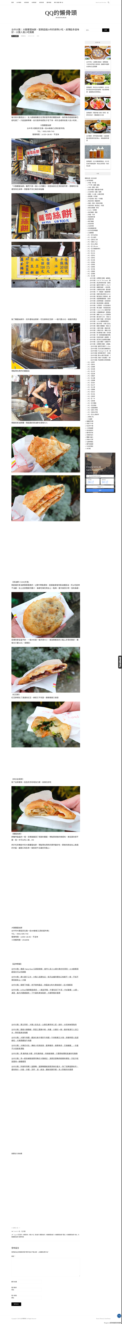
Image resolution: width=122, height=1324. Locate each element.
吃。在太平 (91, 385)
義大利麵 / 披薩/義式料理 (95, 189)
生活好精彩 (90, 446)
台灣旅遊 (34, 2)
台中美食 (19, 2)
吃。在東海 (91, 401)
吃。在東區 (91, 267)
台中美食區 (90, 180)
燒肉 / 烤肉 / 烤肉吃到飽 (95, 203)
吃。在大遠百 (92, 237)
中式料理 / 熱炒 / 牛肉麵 (95, 198)
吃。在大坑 (91, 251)
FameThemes (108, 1318)
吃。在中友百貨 (93, 235)
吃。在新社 (91, 364)
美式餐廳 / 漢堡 (92, 212)
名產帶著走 (90, 442)
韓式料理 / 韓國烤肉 (94, 201)
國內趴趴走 (90, 432)
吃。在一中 (91, 398)
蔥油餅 (37, 1234)
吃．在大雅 (15, 36)
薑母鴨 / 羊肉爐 (92, 196)
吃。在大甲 (91, 371)
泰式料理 (91, 223)
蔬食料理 (91, 219)
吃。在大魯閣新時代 (94, 248)
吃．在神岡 (91, 273)
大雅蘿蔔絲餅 (50, 1234)
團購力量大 (90, 437)
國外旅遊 (49, 2)
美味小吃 (91, 417)
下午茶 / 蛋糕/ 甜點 (94, 185)
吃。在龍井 (91, 376)
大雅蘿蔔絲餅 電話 (59, 1234)
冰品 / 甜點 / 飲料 (93, 187)
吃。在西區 (91, 262)
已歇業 (90, 419)
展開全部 (87, 178)
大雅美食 (25, 1234)
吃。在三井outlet (93, 246)
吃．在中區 (91, 269)
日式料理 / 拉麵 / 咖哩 (94, 192)
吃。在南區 (91, 264)
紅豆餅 (20, 1234)
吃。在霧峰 (91, 389)
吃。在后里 (91, 373)
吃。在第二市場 (93, 410)
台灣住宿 (41, 2)
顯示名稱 (14, 1281)
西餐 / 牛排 (91, 214)
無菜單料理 (91, 217)
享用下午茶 (90, 423)
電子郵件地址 (14, 1289)
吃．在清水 (91, 382)
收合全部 (94, 178)
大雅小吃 (31, 1234)
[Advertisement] (45, 53)
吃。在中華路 (92, 403)
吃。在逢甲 (91, 396)
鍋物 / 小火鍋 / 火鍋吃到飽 (96, 194)
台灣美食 (26, 2)
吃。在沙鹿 (91, 378)
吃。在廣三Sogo (93, 242)
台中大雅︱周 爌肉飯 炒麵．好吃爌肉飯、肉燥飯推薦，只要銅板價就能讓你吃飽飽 (44, 1054)
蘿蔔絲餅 (42, 1234)
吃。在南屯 (91, 257)
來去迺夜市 (90, 430)
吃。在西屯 (91, 255)
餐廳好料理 (90, 421)
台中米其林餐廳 (93, 230)
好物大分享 (90, 439)
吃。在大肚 (91, 394)
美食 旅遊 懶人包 (58, 2)
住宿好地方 (90, 435)
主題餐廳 (91, 232)
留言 (13, 1256)
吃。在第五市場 (93, 412)
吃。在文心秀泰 (93, 244)
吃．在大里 (91, 387)
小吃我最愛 (90, 428)
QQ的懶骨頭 (61, 13)
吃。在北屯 (91, 253)
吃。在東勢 (91, 366)
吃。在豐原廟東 (93, 407)
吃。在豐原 (91, 271)
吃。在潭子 (91, 362)
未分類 (89, 448)
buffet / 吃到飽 (92, 210)
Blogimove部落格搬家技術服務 (112, 1323)
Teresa (23, 36)
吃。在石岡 (91, 369)
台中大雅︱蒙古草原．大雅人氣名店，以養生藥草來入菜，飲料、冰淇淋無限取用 (44, 1025)
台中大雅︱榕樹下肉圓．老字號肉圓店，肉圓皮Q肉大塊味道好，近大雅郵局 (42, 985)
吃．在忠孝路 (92, 405)
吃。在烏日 (91, 391)
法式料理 (91, 226)
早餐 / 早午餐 (92, 183)
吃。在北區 (91, 260)
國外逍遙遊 (90, 444)
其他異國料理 (92, 228)
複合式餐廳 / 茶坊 (93, 207)
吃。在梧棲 (91, 380)
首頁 (12, 2)
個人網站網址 (14, 1297)
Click (120, 662)
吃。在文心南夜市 (93, 414)
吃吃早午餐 (90, 426)
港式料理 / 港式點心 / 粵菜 (96, 205)
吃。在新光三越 (93, 239)
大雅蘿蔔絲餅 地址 (71, 1234)
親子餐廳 (91, 221)
